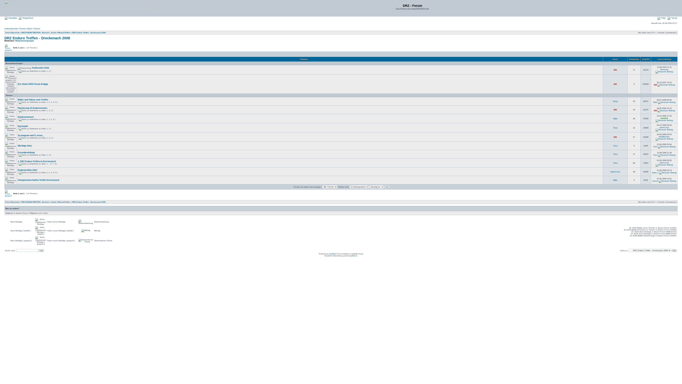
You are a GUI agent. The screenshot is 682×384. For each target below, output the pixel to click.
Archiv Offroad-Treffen (60, 33)
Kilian (615, 119)
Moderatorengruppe (24, 41)
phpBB (332, 254)
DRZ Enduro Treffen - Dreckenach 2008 (89, 33)
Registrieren (27, 18)
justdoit (664, 118)
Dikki (655, 102)
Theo (615, 128)
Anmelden (12, 18)
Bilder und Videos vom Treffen (33, 99)
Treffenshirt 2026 (40, 68)
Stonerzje (664, 69)
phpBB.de (353, 256)
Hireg (615, 101)
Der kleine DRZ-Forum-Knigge (33, 84)
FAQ (663, 18)
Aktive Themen (33, 29)
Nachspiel (23, 126)
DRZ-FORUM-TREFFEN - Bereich (35, 33)
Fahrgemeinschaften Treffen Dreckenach (38, 180)
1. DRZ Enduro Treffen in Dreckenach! (37, 161)
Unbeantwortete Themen (15, 29)
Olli (615, 70)
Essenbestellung (26, 152)
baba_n (655, 173)
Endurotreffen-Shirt (27, 170)
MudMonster (664, 137)
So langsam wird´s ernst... (31, 135)
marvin (655, 181)
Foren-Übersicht (12, 33)
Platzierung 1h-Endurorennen (32, 108)
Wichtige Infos (25, 146)
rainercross (664, 127)
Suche (674, 18)
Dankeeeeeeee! (26, 117)
